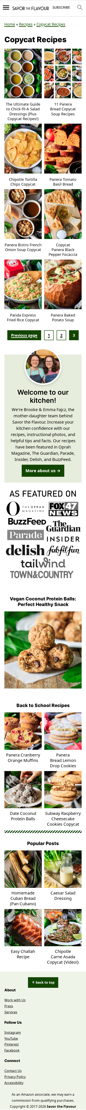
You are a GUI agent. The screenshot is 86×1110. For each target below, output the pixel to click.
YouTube (11, 1038)
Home (9, 24)
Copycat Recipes (51, 24)
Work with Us (15, 1000)
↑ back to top (43, 982)
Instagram (12, 1032)
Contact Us (13, 1070)
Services (10, 1012)
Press (8, 1006)
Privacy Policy (15, 1076)
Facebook (12, 1050)
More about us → (43, 470)
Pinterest (11, 1044)
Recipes (26, 24)
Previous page (24, 335)
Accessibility (13, 1082)
